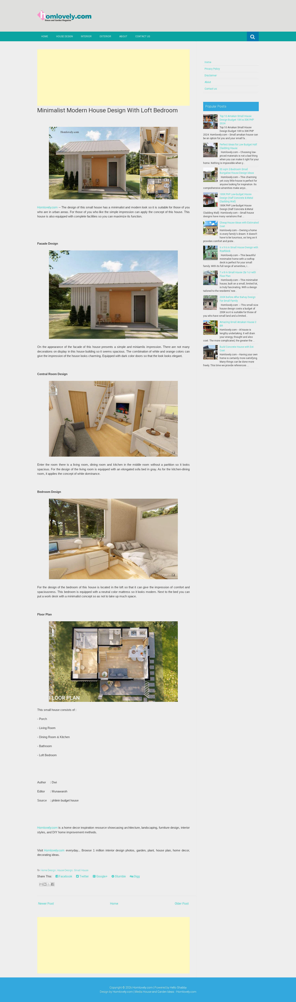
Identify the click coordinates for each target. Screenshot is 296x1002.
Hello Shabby (178, 987)
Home (44, 36)
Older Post (182, 903)
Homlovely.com (47, 207)
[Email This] (41, 884)
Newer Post (46, 903)
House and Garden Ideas (158, 991)
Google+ (101, 876)
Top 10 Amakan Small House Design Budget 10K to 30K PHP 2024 (237, 120)
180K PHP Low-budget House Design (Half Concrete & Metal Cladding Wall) (236, 198)
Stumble (120, 876)
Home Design (48, 870)
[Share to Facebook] (53, 884)
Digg (136, 876)
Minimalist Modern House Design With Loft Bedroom (107, 110)
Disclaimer (211, 75)
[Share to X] (49, 884)
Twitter (84, 876)
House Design (64, 36)
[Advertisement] (113, 77)
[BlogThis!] (45, 884)
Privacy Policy (212, 68)
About (123, 36)
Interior (86, 36)
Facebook (65, 876)
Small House (81, 870)
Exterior (105, 36)
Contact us (142, 36)
